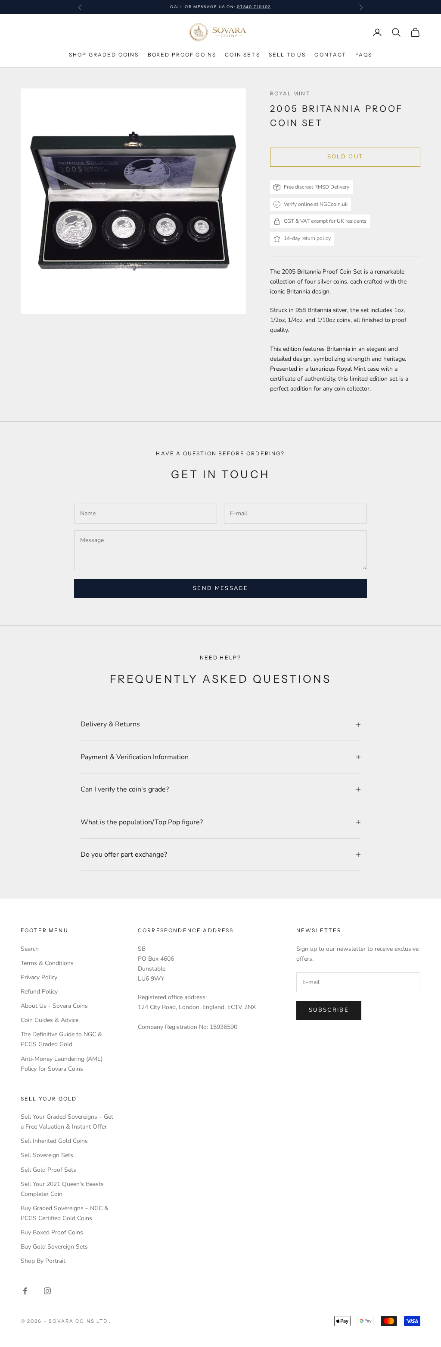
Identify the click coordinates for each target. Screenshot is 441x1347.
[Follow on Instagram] (47, 1291)
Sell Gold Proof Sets (48, 1170)
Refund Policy (39, 991)
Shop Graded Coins (104, 54)
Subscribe (329, 1010)
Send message (220, 588)
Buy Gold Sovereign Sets (54, 1247)
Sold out (345, 157)
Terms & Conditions (47, 963)
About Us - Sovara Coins (54, 1006)
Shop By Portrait (43, 1261)
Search (30, 949)
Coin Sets (242, 54)
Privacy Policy (39, 977)
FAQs (364, 54)
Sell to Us (287, 54)
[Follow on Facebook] (25, 1291)
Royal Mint (290, 93)
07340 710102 (253, 6)
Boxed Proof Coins (182, 54)
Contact (330, 54)
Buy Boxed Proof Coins (52, 1232)
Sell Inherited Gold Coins (54, 1141)
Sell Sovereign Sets (47, 1155)
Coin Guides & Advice (49, 1020)
